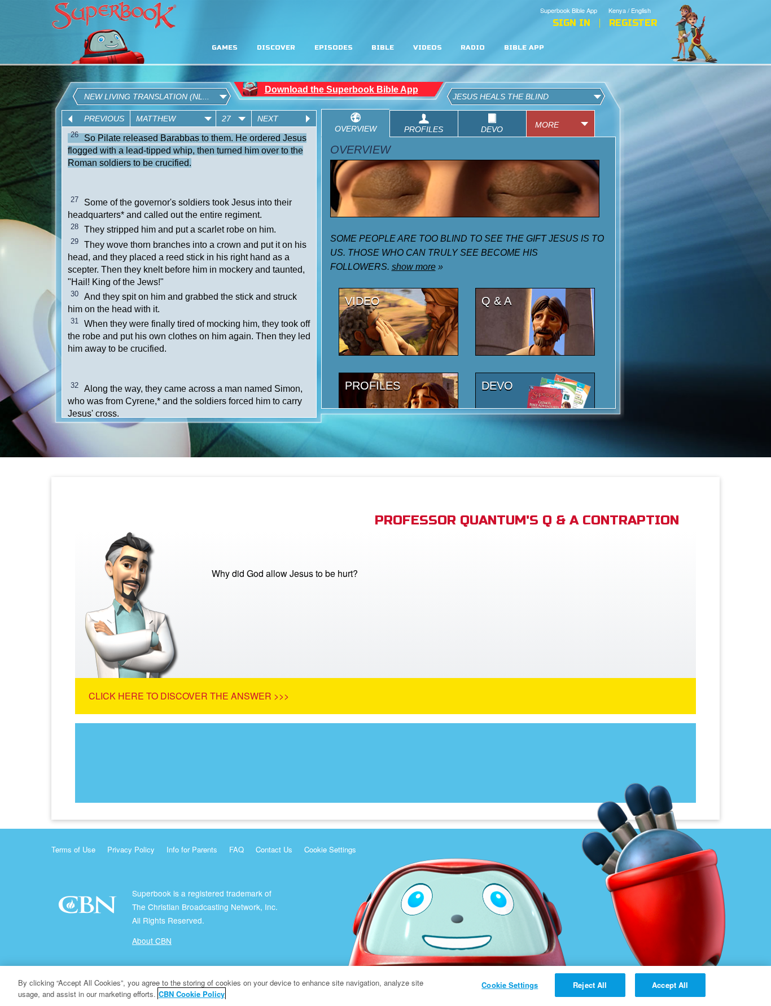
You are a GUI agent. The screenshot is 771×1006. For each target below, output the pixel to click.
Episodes (333, 47)
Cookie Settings (330, 849)
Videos (427, 47)
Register (633, 23)
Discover (276, 47)
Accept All (670, 984)
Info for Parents (192, 849)
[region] (385, 986)
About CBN (152, 940)
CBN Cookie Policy (192, 993)
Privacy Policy (131, 849)
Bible (382, 47)
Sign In (571, 23)
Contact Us (274, 849)
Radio (473, 47)
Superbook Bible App (568, 10)
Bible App (524, 47)
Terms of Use (73, 849)
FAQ (236, 849)
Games (225, 47)
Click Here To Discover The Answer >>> (189, 695)
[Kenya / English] (632, 1)
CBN (89, 908)
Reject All (590, 984)
